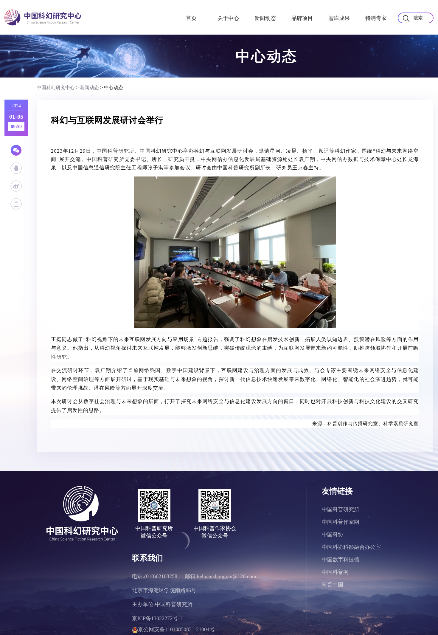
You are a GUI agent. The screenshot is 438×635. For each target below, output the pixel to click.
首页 (191, 18)
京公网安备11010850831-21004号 (176, 629)
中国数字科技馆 (340, 560)
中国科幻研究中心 (56, 87)
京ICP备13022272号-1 (157, 618)
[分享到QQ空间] (15, 168)
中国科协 (332, 535)
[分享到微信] (15, 150)
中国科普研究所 (340, 509)
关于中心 (228, 18)
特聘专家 (376, 18)
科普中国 (332, 585)
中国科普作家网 (340, 522)
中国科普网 (335, 572)
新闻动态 (265, 18)
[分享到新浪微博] (15, 186)
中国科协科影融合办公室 (351, 547)
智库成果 (339, 18)
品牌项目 (302, 18)
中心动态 (113, 87)
